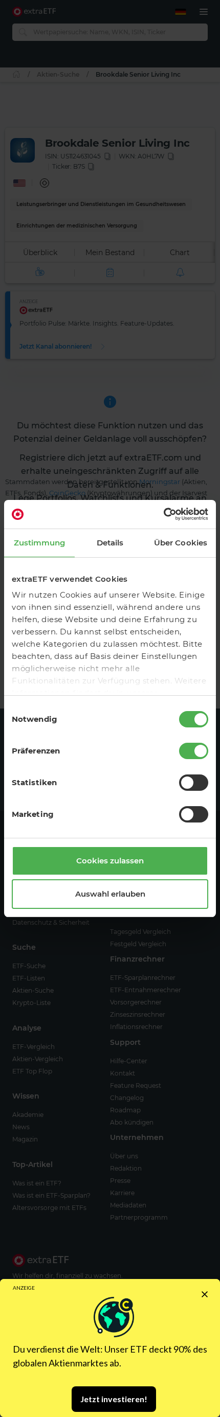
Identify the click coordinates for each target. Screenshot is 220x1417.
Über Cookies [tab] (180, 542)
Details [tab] (110, 542)
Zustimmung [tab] (39, 542)
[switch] (193, 751)
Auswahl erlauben (110, 894)
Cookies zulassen (110, 860)
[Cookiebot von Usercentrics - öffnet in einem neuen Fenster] (163, 514)
